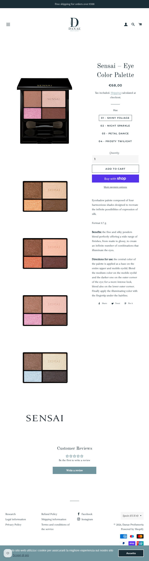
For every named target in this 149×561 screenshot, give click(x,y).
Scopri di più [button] (21, 555)
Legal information (15, 519)
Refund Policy (49, 514)
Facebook (86, 514)
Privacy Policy (13, 524)
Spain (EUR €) (130, 515)
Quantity (114, 152)
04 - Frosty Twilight (115, 141)
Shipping (116, 92)
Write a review (74, 470)
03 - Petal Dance (115, 133)
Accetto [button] (131, 553)
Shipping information (53, 519)
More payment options (115, 187)
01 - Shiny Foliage (115, 117)
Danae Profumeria (133, 524)
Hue (115, 110)
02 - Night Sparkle (115, 125)
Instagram (87, 519)
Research (10, 514)
